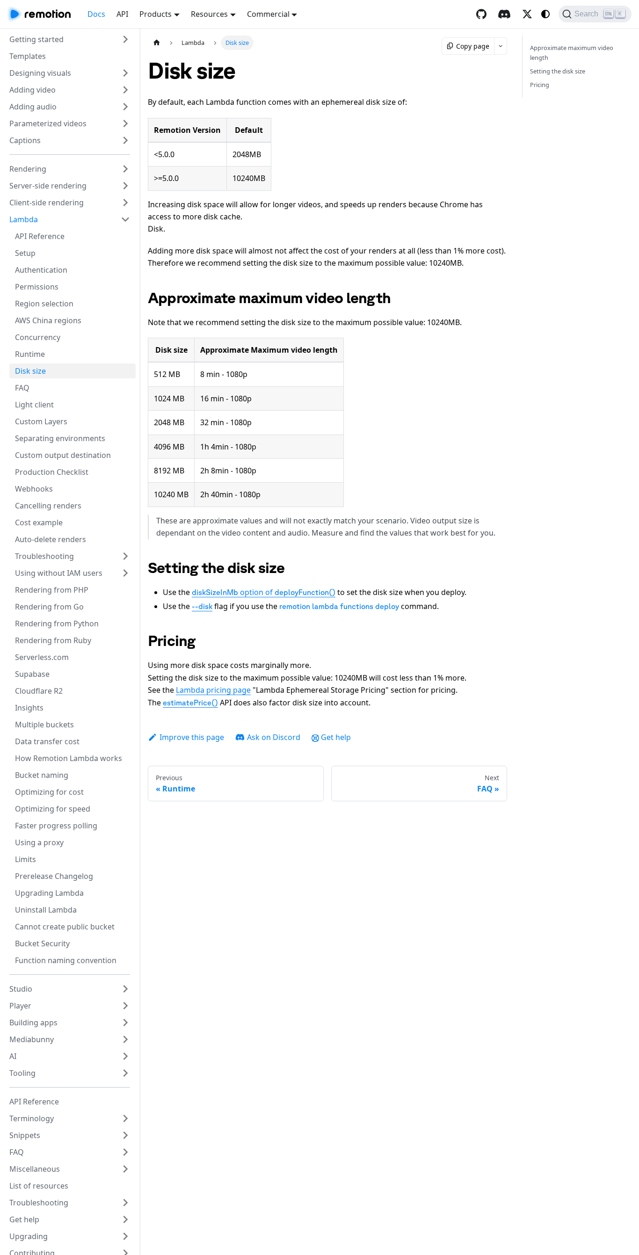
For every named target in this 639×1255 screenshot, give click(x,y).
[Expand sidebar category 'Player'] (125, 1005)
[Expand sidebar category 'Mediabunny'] (125, 1039)
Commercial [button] (268, 14)
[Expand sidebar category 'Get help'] (125, 1219)
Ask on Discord (273, 737)
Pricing (539, 84)
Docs (96, 14)
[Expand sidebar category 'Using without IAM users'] (125, 573)
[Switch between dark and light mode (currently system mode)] (545, 14)
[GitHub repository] (481, 14)
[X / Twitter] (527, 14)
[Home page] (157, 43)
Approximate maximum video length (571, 53)
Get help (336, 737)
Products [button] (155, 14)
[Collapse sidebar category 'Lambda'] (125, 219)
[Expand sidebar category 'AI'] (125, 1056)
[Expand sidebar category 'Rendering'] (125, 168)
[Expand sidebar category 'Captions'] (125, 140)
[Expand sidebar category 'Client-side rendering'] (125, 202)
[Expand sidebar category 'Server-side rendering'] (125, 185)
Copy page (472, 46)
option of (263, 592)
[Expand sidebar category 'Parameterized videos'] (125, 123)
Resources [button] (209, 14)
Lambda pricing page (213, 690)
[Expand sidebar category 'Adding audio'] (125, 106)
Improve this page (192, 737)
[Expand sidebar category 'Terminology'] (125, 1118)
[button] (70, 39)
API (122, 14)
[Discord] (504, 14)
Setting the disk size (557, 71)
